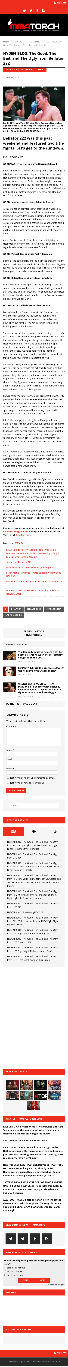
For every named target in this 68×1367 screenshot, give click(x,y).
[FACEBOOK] (37, 10)
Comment (11, 726)
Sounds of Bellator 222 (18, 562)
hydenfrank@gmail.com (16, 531)
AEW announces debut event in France (25, 1140)
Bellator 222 (34, 609)
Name (9, 749)
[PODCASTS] (43, 10)
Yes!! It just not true (16, 1268)
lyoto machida (14, 615)
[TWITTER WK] (31, 10)
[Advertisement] (27, 1017)
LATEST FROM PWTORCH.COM (25, 1118)
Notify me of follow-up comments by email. (32, 777)
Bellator (16, 609)
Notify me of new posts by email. (27, 782)
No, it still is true (14, 1271)
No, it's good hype (15, 1275)
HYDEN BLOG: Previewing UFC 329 (25, 912)
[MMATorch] (34, 25)
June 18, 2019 (12, 77)
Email (9, 759)
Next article (34, 634)
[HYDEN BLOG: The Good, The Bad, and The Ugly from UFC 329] (26, 1095)
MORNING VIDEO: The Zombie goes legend (29, 567)
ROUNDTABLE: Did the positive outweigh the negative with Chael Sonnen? (41, 669)
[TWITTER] (24, 10)
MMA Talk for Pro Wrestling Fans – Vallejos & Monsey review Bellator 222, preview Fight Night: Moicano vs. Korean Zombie (33, 553)
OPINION (19, 41)
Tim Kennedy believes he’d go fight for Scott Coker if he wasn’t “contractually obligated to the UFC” (40, 654)
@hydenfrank (23, 534)
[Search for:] (34, 805)
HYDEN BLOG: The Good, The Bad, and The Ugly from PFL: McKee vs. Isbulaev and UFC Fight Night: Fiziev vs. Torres (33, 921)
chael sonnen (54, 609)
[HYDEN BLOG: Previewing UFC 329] (40, 1095)
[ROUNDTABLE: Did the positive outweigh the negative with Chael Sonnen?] (9, 674)
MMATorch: (21, 543)
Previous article (34, 631)
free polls (61, 1285)
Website (10, 768)
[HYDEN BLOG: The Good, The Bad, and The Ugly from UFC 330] (26, 1085)
